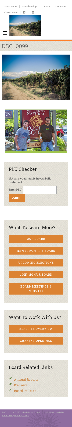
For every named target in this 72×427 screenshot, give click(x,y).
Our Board (61, 6)
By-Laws (20, 385)
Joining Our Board (36, 274)
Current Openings (36, 340)
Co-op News (11, 12)
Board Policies (25, 391)
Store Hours (10, 6)
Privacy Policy (21, 415)
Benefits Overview (36, 329)
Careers (46, 6)
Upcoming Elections (36, 262)
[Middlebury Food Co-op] (25, 20)
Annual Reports (26, 379)
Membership (29, 6)
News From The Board (36, 250)
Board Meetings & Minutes (36, 288)
